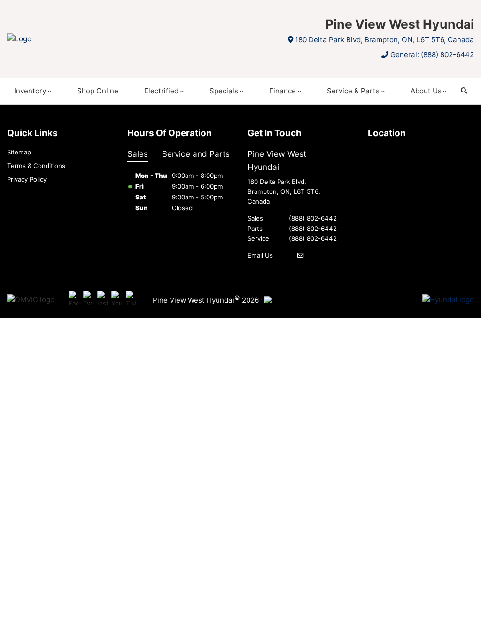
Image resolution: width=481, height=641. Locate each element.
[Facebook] (74, 299)
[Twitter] (88, 299)
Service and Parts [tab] (196, 154)
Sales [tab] (137, 154)
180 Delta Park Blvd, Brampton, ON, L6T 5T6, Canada (384, 39)
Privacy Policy (27, 179)
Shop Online (97, 90)
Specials (223, 90)
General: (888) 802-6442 (432, 54)
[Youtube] (116, 299)
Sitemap (19, 152)
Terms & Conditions (36, 165)
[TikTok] (131, 299)
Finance (282, 90)
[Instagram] (102, 299)
